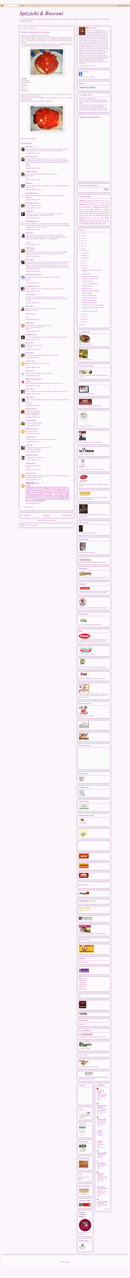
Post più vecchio (67, 515)
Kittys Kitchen (29, 193)
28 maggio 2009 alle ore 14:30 (33, 367)
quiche (85, 220)
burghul (107, 200)
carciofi (86, 202)
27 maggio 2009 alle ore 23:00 (33, 153)
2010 (82, 246)
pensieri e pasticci (101, 1119)
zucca (91, 224)
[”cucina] (80, 995)
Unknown (28, 473)
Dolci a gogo (29, 156)
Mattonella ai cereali (87, 286)
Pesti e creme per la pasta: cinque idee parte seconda (101, 1122)
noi (84, 213)
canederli (81, 202)
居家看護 (30, 497)
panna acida (102, 213)
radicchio (90, 220)
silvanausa (28, 420)
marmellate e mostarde (101, 209)
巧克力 (29, 499)
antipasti (28, 138)
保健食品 (59, 489)
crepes (92, 205)
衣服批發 (30, 501)
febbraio (84, 319)
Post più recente (25, 515)
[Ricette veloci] (83, 978)
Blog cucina (82, 1024)
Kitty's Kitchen (101, 1187)
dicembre (84, 250)
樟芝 (63, 489)
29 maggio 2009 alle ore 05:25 (33, 425)
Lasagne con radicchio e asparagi (90, 298)
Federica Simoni (30, 203)
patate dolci (92, 215)
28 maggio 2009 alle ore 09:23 (33, 229)
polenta (102, 217)
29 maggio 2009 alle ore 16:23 (33, 479)
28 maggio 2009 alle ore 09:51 (33, 256)
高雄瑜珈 (41, 490)
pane (87, 213)
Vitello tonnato (83, 985)
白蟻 (27, 487)
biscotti (97, 201)
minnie (27, 323)
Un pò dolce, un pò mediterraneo (90, 283)
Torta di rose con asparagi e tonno (90, 278)
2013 (82, 238)
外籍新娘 (50, 487)
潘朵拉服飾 (37, 501)
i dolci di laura (29, 455)
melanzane (82, 212)
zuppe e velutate (102, 223)
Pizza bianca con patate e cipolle (89, 311)
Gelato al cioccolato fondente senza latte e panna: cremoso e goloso (102, 1096)
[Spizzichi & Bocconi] (80, 75)
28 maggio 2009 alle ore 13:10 (33, 319)
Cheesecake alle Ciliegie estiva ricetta (102, 1204)
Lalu (27, 343)
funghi (100, 207)
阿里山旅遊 (45, 496)
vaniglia (99, 1131)
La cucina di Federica (100, 1091)
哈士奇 (51, 489)
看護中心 (36, 497)
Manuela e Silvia (92, 28)
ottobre (84, 255)
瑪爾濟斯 (46, 489)
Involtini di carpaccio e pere (88, 300)
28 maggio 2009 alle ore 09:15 (33, 208)
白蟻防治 (40, 487)
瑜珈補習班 (35, 490)
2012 (82, 241)
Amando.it (86, 962)
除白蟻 (35, 487)
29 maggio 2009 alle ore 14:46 (33, 469)
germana (28, 361)
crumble (107, 205)
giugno (84, 265)
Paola (27, 211)
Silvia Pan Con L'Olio (31, 274)
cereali (96, 202)
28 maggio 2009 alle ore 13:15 (33, 331)
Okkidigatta (29, 334)
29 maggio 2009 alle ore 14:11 (33, 460)
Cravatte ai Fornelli (102, 1202)
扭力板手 (55, 487)
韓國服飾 (61, 496)
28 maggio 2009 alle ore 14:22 (33, 357)
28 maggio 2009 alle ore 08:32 (33, 189)
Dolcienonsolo (29, 429)
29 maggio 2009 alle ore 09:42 (33, 433)
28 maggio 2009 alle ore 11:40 (33, 291)
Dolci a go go (100, 1173)
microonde (32, 138)
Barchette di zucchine (87, 288)
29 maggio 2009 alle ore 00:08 (33, 417)
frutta (96, 207)
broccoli (103, 200)
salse (97, 220)
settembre (84, 258)
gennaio (84, 321)
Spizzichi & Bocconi (41, 13)
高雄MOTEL (63, 490)
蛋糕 (58, 497)
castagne (91, 202)
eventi (84, 207)
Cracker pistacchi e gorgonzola (89, 302)
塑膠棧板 (38, 499)
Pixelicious (100, 1141)
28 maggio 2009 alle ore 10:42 (33, 271)
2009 (82, 248)
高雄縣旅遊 (39, 496)
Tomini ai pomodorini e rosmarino (90, 276)
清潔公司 (34, 489)
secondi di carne (104, 220)
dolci (80, 207)
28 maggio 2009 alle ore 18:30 (33, 385)
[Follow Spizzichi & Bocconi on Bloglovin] (87, 88)
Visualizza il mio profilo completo (87, 65)
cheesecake (101, 202)
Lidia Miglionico (30, 286)
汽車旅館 (57, 490)
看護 (27, 497)
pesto (103, 215)
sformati (92, 222)
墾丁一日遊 (54, 494)
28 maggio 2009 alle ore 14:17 (33, 349)
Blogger (68, 1262)
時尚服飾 (59, 499)
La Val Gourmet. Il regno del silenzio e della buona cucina (101, 1110)
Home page (46, 515)
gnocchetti (105, 207)
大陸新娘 (45, 487)
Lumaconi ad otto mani (87, 281)
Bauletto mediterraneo (87, 293)
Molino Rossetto (100, 212)
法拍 (45, 490)
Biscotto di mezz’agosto (100, 1133)
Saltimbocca (82, 983)
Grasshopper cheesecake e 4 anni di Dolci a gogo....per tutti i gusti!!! (102, 1177)
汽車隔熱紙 (46, 492)
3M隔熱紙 (33, 492)
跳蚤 (32, 487)
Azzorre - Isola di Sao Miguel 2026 (102, 1165)
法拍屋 (48, 490)
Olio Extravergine (83, 1054)
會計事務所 (40, 494)
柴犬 (42, 489)
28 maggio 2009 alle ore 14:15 (33, 339)
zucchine (95, 224)
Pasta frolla (82, 987)
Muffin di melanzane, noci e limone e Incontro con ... (93, 308)
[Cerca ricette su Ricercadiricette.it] (84, 939)
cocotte (107, 202)
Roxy (27, 353)
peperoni (98, 215)
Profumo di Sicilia (101, 1153)
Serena (27, 259)
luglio (83, 263)
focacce (88, 207)
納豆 (66, 489)
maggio (84, 268)
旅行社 (39, 489)
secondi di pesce (84, 222)
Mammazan (29, 409)
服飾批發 (51, 496)
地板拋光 (32, 494)
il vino (90, 209)
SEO (55, 499)
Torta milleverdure (86, 274)
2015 (82, 233)
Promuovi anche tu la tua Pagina (87, 77)
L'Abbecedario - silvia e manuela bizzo (89, 117)
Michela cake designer (31, 379)
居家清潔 (29, 489)
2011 (82, 243)
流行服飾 (56, 496)
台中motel (41, 497)
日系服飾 (66, 496)
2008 (82, 325)
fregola (92, 207)
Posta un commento (28, 507)
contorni (82, 204)
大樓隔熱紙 (39, 492)
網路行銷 (46, 499)
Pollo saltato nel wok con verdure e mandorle (93, 305)
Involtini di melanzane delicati (89, 295)
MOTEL (53, 490)
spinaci (96, 222)
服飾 (63, 499)
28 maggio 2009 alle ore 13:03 (33, 302)
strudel (100, 222)
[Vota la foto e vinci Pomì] (85, 1179)
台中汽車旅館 (53, 497)
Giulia (27, 397)
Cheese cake (83, 989)
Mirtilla (27, 248)
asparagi (89, 200)
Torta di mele (82, 980)
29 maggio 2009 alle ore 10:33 (33, 441)
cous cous (88, 205)
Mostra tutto (106, 1209)
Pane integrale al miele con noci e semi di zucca (92, 270)
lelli (26, 183)
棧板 (42, 499)
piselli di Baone (92, 217)
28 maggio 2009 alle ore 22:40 (33, 405)
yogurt (87, 224)
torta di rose (106, 222)
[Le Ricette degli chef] (84, 885)
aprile (83, 314)
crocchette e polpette (100, 205)
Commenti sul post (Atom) (49, 520)
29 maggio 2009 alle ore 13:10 (33, 451)
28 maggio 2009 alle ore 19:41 (33, 393)
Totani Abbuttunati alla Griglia (101, 1155)
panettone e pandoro (94, 213)
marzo (83, 316)
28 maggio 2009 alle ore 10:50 (33, 283)
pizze (98, 217)
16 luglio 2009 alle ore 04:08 (32, 503)
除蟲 (29, 487)
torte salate (82, 224)
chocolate (33, 499)
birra (93, 200)
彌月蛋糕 (62, 497)
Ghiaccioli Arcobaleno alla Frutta (101, 1144)
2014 (82, 236)
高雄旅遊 (33, 496)
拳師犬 (55, 489)
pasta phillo (85, 215)
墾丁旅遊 (59, 494)
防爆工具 (60, 487)
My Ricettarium (30, 221)
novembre (84, 253)
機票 (36, 494)
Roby (27, 306)
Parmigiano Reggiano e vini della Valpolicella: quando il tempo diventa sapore (102, 1191)
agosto (84, 260)
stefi (27, 445)
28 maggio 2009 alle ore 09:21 (33, 217)
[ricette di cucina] (84, 972)
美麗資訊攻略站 (30, 483)
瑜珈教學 (55, 492)
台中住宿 (46, 497)
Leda (27, 233)
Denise (27, 371)
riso (94, 220)
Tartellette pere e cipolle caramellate (90, 290)
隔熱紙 (51, 492)
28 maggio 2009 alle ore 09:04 (33, 199)
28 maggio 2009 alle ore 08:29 (33, 179)
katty (27, 146)
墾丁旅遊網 (65, 494)
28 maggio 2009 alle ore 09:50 (33, 244)
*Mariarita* (29, 171)
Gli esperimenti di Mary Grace (101, 1106)
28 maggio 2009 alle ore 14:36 (33, 375)
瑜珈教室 (29, 490)
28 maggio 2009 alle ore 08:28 (33, 168)
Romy (27, 389)
